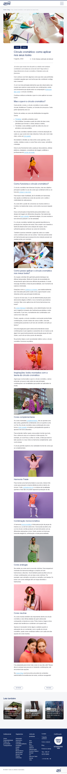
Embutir (31, 753)
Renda (31, 758)
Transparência (7, 745)
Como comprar (46, 742)
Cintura (31, 746)
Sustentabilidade (8, 740)
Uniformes (19, 757)
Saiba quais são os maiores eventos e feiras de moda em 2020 (53, 714)
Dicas (17, 47)
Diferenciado (33, 749)
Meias (17, 749)
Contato (44, 734)
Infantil (17, 747)
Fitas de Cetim (33, 756)
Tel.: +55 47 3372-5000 (45, 753)
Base (30, 742)
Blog (9, 9)
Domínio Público (33, 751)
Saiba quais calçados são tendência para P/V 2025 (33, 715)
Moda (24, 47)
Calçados (18, 742)
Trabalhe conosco (44, 737)
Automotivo (19, 740)
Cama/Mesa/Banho (21, 743)
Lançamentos (8, 708)
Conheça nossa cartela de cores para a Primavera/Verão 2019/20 (12, 714)
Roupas (18, 756)
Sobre (5, 738)
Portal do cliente (46, 748)
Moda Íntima (19, 752)
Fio (30, 754)
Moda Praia (19, 754)
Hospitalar (18, 745)
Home (5, 9)
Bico (30, 744)
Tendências (33, 710)
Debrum (31, 747)
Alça (30, 740)
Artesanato (19, 738)
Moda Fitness (19, 750)
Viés (30, 760)
